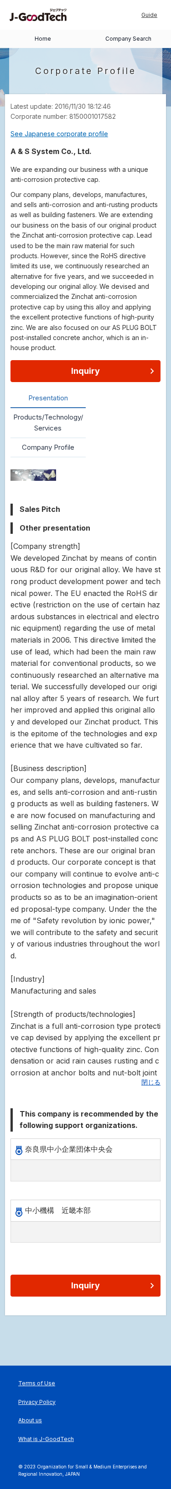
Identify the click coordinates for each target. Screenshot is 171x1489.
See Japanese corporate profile (59, 134)
